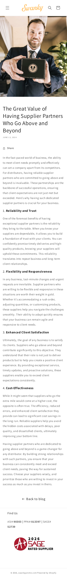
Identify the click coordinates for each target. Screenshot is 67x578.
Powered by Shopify (46, 572)
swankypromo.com (27, 572)
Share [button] (10, 148)
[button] (7, 8)
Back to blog (35, 499)
